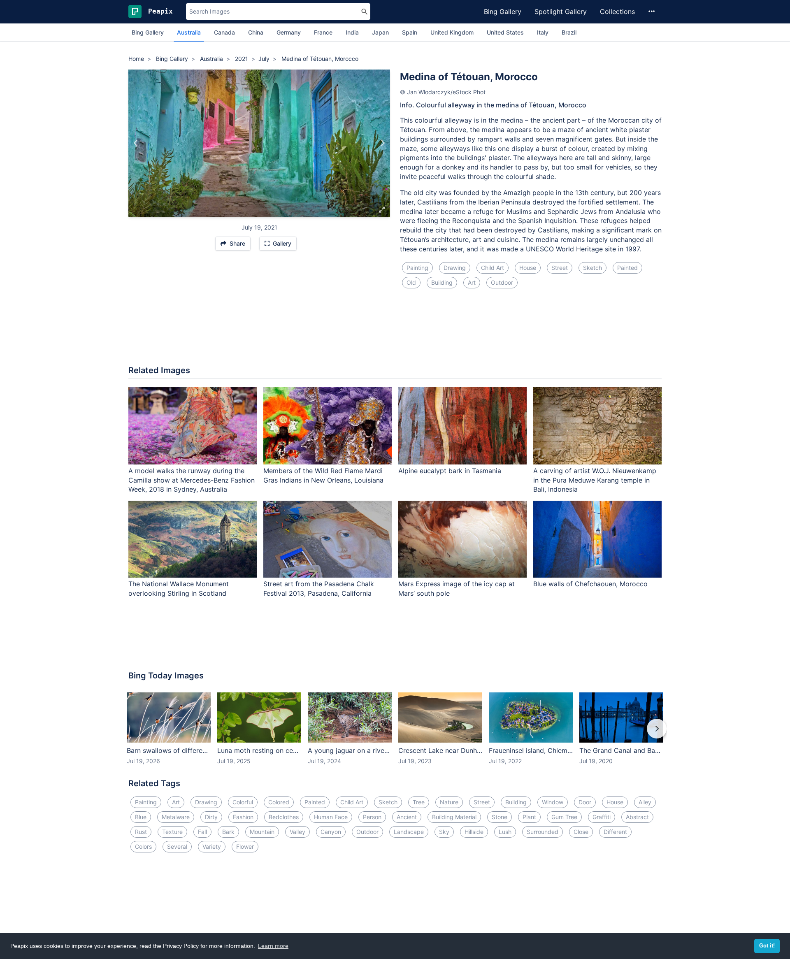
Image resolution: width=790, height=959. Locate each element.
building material (454, 816)
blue (140, 816)
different (615, 831)
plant (529, 816)
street (559, 267)
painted (627, 267)
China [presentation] (255, 32)
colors (143, 846)
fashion (243, 816)
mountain (262, 831)
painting (417, 267)
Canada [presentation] (224, 32)
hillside (474, 831)
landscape (409, 831)
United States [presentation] (505, 32)
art (472, 282)
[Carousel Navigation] (395, 734)
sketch (592, 267)
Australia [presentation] (189, 32)
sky (444, 831)
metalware (176, 816)
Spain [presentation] (409, 32)
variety (211, 846)
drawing (455, 267)
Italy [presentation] (542, 32)
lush (505, 831)
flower (245, 846)
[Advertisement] (395, 332)
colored (278, 802)
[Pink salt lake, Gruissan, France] (136, 143)
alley (645, 802)
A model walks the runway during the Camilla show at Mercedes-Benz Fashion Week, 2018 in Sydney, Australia (191, 480)
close (581, 831)
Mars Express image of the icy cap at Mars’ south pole (456, 588)
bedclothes (284, 816)
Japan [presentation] (380, 32)
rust (141, 831)
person (372, 816)
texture (172, 831)
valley (297, 831)
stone (499, 816)
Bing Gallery (502, 11)
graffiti (601, 816)
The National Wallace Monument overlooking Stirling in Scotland (178, 588)
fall (202, 831)
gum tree (564, 816)
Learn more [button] (273, 946)
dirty (211, 816)
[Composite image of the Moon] (382, 143)
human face (331, 816)
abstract (637, 816)
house (527, 267)
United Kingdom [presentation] (452, 32)
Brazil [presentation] (569, 32)
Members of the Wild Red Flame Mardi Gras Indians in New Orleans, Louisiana (323, 475)
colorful (242, 802)
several (177, 846)
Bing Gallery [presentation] (148, 32)
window (552, 802)
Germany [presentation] (288, 32)
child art (492, 267)
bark (228, 831)
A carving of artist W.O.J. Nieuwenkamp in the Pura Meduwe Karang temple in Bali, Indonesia (594, 480)
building (442, 282)
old (411, 282)
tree (419, 802)
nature (449, 802)
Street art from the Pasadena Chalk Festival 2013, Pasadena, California (318, 588)
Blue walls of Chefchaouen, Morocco (590, 584)
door (585, 802)
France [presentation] (323, 32)
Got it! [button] (767, 946)
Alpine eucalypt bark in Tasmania (449, 471)
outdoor (502, 282)
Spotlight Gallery (560, 11)
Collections (617, 11)
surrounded (542, 831)
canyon (331, 831)
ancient (407, 816)
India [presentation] (352, 32)
